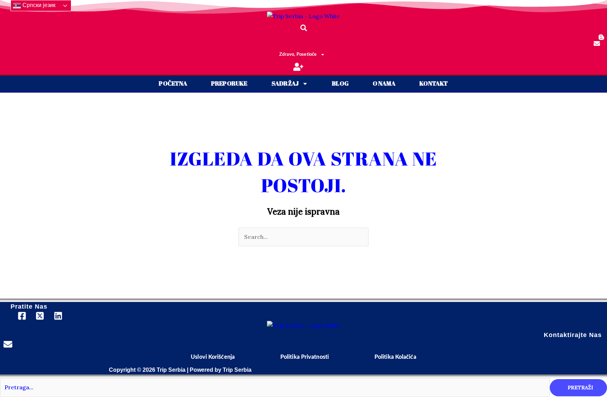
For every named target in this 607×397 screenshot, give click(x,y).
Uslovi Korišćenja (213, 357)
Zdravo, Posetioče (297, 54)
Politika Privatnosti (304, 357)
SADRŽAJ (285, 83)
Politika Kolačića (395, 357)
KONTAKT (433, 83)
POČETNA (173, 83)
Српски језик (38, 5)
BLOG (340, 83)
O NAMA (384, 83)
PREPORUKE (229, 83)
